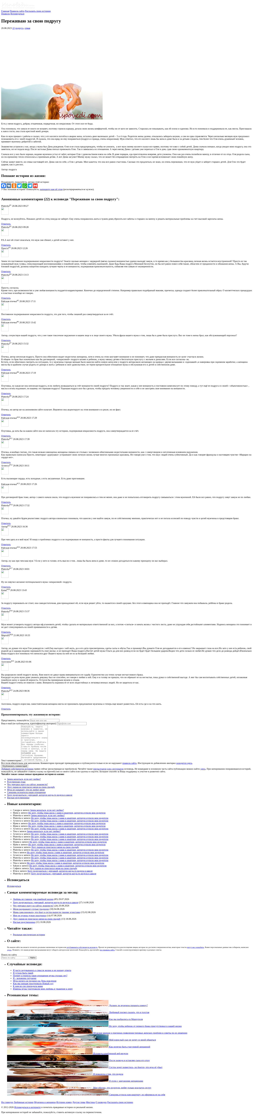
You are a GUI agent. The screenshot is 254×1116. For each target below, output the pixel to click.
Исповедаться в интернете (27, 1107)
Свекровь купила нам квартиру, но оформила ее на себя (136, 1094)
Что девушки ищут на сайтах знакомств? (27, 784)
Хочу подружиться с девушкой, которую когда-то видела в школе (39, 795)
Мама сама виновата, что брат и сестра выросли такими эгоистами (46, 912)
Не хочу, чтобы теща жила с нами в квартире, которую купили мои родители (67, 813)
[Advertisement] (127, 52)
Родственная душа (16, 782)
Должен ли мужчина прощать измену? (128, 1005)
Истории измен (64, 1102)
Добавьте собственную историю (17, 769)
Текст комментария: (11, 760)
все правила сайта (107, 950)
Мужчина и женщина (45, 1102)
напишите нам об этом (51, 189)
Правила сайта (17, 11)
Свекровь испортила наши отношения (26, 792)
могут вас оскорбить (195, 947)
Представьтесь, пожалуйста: (15, 720)
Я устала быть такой (23, 973)
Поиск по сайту (9, 954)
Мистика (90, 1102)
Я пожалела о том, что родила (108, 1074)
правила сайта (129, 763)
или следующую (115, 769)
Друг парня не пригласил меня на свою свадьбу (31, 787)
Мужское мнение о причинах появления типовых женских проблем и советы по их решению (140, 1033)
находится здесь (184, 763)
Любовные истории (24, 1102)
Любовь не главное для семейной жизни (33, 899)
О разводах (101, 1102)
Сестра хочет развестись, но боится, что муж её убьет (135, 1067)
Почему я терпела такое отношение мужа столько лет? (40, 975)
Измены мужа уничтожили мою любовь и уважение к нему (43, 989)
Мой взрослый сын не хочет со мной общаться (132, 1040)
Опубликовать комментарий (14, 766)
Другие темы (78, 1102)
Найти (32, 958)
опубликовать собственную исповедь (82, 947)
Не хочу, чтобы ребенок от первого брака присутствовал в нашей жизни (145, 1026)
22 (13, 28)
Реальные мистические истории (29, 934)
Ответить (6, 224)
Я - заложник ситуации (24, 978)
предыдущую (100, 769)
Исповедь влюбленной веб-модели (110, 1053)
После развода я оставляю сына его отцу (129, 1060)
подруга (19, 28)
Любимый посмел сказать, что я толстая (128, 1012)
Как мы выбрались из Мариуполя (125, 1019)
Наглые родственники (18, 797)
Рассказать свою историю (38, 11)
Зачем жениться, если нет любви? (24, 779)
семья (27, 28)
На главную (7, 1102)
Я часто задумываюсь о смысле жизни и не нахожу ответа (42, 970)
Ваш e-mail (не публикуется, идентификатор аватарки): (28, 723)
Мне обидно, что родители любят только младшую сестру (122, 1087)
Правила (5, 13)
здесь (202, 769)
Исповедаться (17, 13)
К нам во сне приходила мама (28, 986)
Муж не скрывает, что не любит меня (26, 789)
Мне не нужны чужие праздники (29, 915)
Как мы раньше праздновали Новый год (33, 983)
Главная (5, 11)
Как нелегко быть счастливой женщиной (129, 1046)
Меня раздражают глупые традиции (31, 909)
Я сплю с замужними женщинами (125, 1081)
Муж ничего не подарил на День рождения (34, 981)
